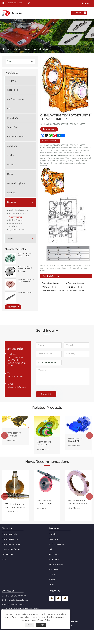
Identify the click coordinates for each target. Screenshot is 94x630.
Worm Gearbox (41, 49)
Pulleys (11, 164)
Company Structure (11, 544)
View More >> (11, 440)
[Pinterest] (85, 3)
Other (10, 174)
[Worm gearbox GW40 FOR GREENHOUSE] (78, 425)
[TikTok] (88, 3)
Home (8, 49)
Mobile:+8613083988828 (14, 604)
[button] (4, 435)
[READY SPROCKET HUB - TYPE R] (10, 258)
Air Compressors (15, 99)
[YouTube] (82, 3)
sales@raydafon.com (14, 3)
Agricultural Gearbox (18, 210)
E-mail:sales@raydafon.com (17, 600)
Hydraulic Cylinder (16, 183)
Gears (10, 238)
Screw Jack (13, 127)
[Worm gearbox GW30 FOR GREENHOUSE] (47, 426)
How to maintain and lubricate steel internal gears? (77, 502)
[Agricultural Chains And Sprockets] (10, 284)
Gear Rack (12, 90)
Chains (10, 155)
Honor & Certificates (11, 549)
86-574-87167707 (15, 376)
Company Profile (9, 534)
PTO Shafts (12, 118)
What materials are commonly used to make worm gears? (15, 506)
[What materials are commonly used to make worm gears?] (15, 485)
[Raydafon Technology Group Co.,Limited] (12, 13)
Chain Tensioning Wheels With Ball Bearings (25, 269)
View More (12, 307)
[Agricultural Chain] (10, 297)
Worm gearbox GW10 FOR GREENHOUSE (13, 434)
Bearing (11, 192)
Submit (46, 394)
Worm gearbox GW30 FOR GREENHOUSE (44, 443)
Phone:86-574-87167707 (15, 596)
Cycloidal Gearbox (17, 230)
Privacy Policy (44, 620)
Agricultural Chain (25, 292)
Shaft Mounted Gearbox (16, 224)
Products (17, 49)
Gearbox (28, 49)
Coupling (12, 80)
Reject (29, 625)
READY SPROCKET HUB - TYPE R (25, 255)
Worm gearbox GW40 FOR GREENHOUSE (76, 440)
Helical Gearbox (16, 220)
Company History (10, 539)
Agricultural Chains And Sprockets (26, 280)
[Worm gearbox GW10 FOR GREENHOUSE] (15, 422)
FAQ (4, 559)
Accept (41, 625)
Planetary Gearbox (17, 214)
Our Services (7, 554)
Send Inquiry (51, 129)
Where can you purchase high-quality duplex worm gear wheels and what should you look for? (46, 502)
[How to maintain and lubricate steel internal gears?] (78, 483)
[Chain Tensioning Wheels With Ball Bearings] (10, 271)
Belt (9, 108)
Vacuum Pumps (15, 136)
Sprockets (12, 146)
